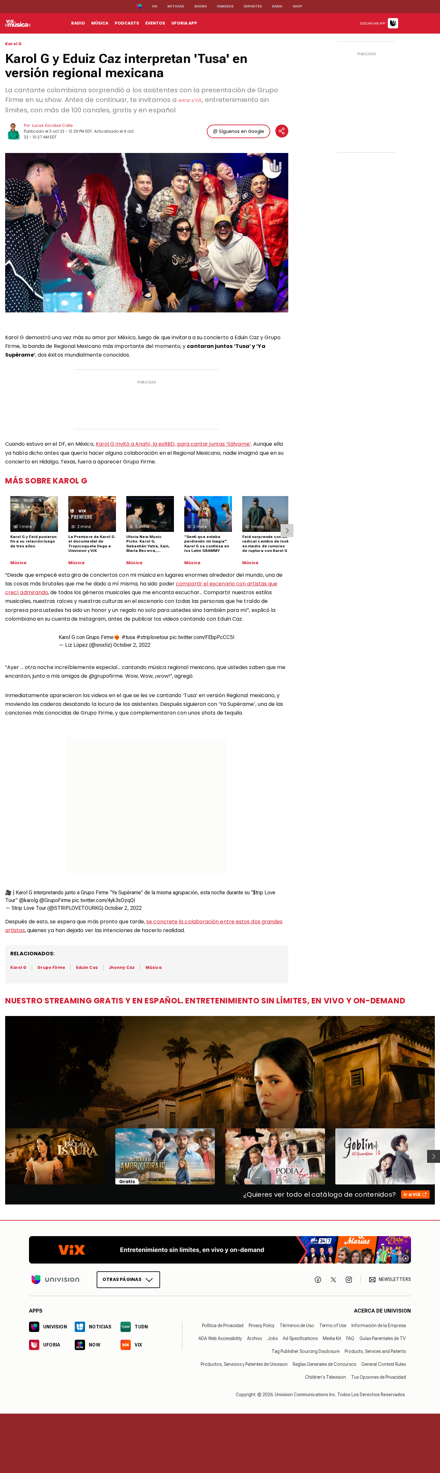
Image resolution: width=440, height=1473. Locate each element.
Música (18, 562)
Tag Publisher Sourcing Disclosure (306, 1351)
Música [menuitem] (99, 23)
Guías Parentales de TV (382, 1338)
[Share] (281, 131)
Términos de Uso (297, 1325)
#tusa (128, 637)
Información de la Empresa (378, 1325)
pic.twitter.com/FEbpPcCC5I (202, 637)
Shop (297, 6)
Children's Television (325, 1377)
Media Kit (332, 1338)
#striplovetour (152, 637)
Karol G (13, 43)
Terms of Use (332, 1325)
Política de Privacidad (223, 1325)
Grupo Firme (51, 967)
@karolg (28, 900)
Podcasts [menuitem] (127, 23)
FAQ (350, 1338)
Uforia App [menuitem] (184, 23)
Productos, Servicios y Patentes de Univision (244, 1364)
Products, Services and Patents (375, 1351)
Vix (154, 6)
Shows (200, 6)
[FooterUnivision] (55, 1279)
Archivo (254, 1338)
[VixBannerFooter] (220, 1250)
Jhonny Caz (122, 967)
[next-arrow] (287, 530)
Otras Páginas (121, 1279)
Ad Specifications (300, 1338)
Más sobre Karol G (46, 480)
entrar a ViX (190, 100)
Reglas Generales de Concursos (324, 1364)
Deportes (253, 6)
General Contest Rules (383, 1364)
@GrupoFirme (55, 900)
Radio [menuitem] (78, 23)
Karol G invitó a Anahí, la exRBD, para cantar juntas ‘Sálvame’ (173, 444)
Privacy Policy (261, 1325)
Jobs (272, 1338)
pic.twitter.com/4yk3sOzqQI (103, 900)
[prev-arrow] (1, 1156)
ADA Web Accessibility (220, 1338)
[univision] (17, 23)
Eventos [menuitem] (155, 23)
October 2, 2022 (131, 645)
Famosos (225, 6)
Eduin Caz (87, 967)
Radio (277, 6)
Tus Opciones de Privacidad (378, 1377)
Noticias (175, 6)
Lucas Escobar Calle (52, 125)
